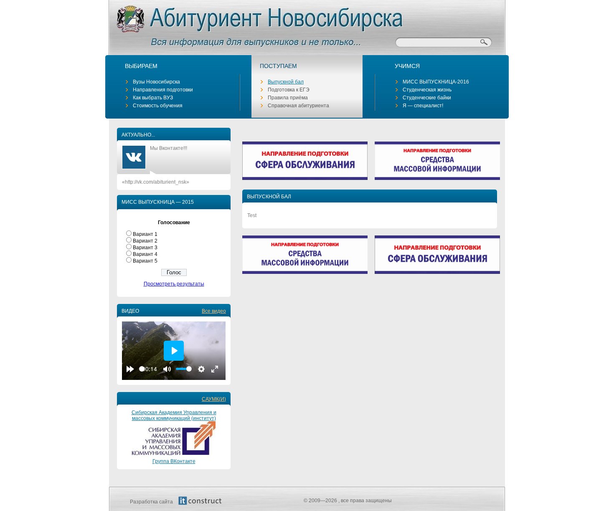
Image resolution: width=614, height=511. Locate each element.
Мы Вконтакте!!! (168, 148)
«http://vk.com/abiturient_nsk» (155, 182)
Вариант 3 (145, 247)
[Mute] (167, 369)
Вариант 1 (145, 234)
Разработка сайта (152, 502)
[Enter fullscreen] (214, 369)
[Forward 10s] (130, 369)
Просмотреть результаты (174, 284)
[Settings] (201, 369)
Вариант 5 (145, 261)
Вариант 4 (145, 254)
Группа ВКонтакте (173, 461)
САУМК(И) (214, 399)
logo (245, 25)
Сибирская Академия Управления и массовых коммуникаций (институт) (174, 415)
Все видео (214, 311)
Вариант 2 (145, 241)
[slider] (142, 369)
